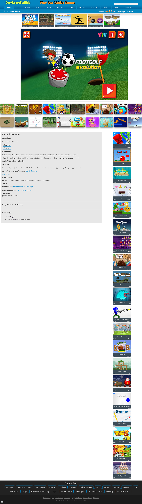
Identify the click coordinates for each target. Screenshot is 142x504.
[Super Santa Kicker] (122, 388)
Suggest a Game (77, 498)
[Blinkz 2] (92, 127)
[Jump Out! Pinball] (35, 114)
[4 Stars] (111, 11)
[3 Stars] (109, 11)
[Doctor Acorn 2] (122, 440)
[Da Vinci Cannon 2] (46, 24)
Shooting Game (95, 491)
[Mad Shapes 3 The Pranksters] (122, 214)
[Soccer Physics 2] (122, 335)
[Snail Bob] (122, 353)
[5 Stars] (113, 11)
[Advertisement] (91, 166)
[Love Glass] (35, 127)
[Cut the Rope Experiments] (30, 24)
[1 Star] (106, 11)
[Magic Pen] (122, 197)
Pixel (98, 487)
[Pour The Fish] (122, 301)
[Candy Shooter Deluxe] (135, 114)
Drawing (9, 487)
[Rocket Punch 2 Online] (49, 114)
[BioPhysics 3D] (122, 474)
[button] (2, 502)
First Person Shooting (40, 491)
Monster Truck (123, 491)
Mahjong (126, 487)
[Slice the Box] (106, 114)
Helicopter (80, 491)
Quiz (55, 491)
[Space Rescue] (122, 231)
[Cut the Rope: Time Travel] (106, 127)
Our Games (59, 498)
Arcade (52, 487)
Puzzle (106, 487)
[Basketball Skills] (135, 127)
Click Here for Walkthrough (23, 186)
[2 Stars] (108, 11)
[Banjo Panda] (122, 179)
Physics (6, 11)
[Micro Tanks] (7, 127)
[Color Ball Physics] (64, 127)
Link (53, 498)
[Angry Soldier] (122, 370)
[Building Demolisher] (64, 114)
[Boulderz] (112, 24)
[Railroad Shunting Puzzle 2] (21, 114)
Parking (62, 487)
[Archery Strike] (120, 114)
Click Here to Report (24, 190)
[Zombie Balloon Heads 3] (122, 318)
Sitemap (96, 498)
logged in (16, 219)
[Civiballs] (7, 114)
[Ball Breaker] (122, 283)
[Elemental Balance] (92, 114)
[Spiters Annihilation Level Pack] (95, 24)
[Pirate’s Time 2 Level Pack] (21, 127)
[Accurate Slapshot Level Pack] (63, 24)
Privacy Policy (87, 498)
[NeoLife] (120, 127)
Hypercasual (66, 491)
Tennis (116, 487)
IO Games (67, 498)
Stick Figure (40, 487)
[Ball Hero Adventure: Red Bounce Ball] (49, 127)
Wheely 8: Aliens (31, 171)
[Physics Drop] (122, 422)
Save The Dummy (8, 174)
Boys (25, 491)
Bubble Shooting (24, 487)
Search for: (135, 1)
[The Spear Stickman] (79, 24)
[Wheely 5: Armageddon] (78, 127)
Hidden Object (86, 487)
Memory (109, 491)
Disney (73, 487)
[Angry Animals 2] (122, 457)
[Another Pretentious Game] (122, 405)
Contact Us (46, 498)
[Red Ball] (122, 162)
